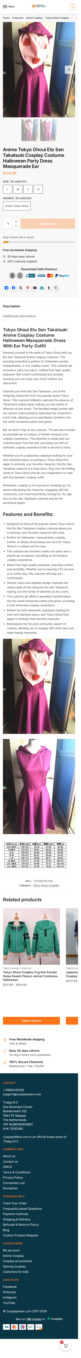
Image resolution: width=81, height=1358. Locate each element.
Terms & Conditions (16, 1172)
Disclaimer (10, 1188)
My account (11, 1250)
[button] (16, 222)
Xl (38, 189)
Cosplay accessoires (17, 1261)
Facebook (10, 1287)
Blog (6, 1230)
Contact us (10, 1161)
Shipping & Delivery (16, 1219)
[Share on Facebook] (13, 287)
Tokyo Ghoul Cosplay (57, 17)
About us (9, 1156)
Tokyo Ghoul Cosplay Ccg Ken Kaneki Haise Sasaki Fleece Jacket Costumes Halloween (30, 976)
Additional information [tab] (19, 316)
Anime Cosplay (34, 17)
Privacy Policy (13, 1177)
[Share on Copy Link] (56, 287)
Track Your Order (15, 1203)
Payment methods (15, 1214)
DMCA (7, 1167)
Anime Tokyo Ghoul (17, 205)
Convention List (14, 1183)
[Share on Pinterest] (27, 287)
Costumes (17, 17)
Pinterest (9, 1292)
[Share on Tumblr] (48, 287)
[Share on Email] (34, 287)
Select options (31, 1020)
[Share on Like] (6, 287)
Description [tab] (11, 306)
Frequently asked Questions (22, 1208)
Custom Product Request (20, 1235)
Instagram (10, 1297)
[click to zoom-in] (39, 69)
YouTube (9, 1303)
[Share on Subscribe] (41, 287)
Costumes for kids (16, 1272)
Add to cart (48, 224)
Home (6, 17)
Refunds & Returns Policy (21, 1224)
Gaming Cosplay (14, 1266)
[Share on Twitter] (20, 287)
